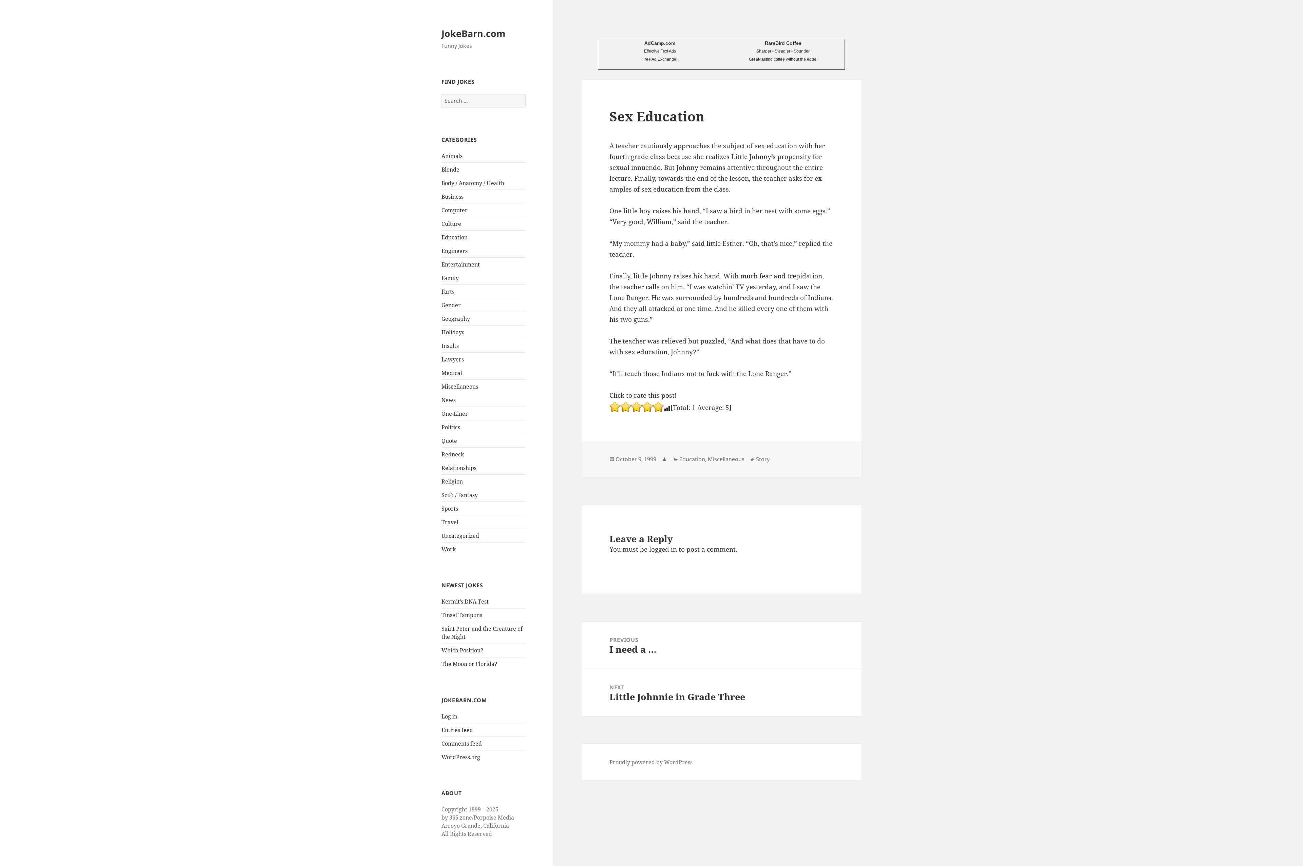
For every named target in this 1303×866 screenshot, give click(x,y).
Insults (450, 346)
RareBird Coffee (783, 43)
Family (450, 278)
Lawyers (452, 359)
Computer (454, 210)
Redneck (452, 454)
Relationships (458, 468)
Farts (447, 291)
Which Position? (462, 650)
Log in (449, 716)
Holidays (452, 332)
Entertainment (460, 264)
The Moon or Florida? (469, 664)
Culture (451, 224)
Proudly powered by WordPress (651, 762)
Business (452, 196)
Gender (451, 305)
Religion (452, 481)
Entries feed (457, 730)
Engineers (454, 251)
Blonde (450, 169)
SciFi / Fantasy (459, 495)
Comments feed (461, 743)
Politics (450, 427)
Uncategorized (460, 535)
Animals (451, 156)
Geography (455, 318)
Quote (449, 441)
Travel (449, 522)
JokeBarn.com (473, 33)
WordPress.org (460, 757)
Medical (451, 373)
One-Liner (454, 413)
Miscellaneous (459, 386)
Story (763, 459)
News (448, 400)
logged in (663, 549)
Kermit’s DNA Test (465, 601)
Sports (449, 508)
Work (448, 549)
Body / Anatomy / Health (472, 183)
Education (454, 237)
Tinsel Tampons (461, 615)
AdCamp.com (659, 43)
